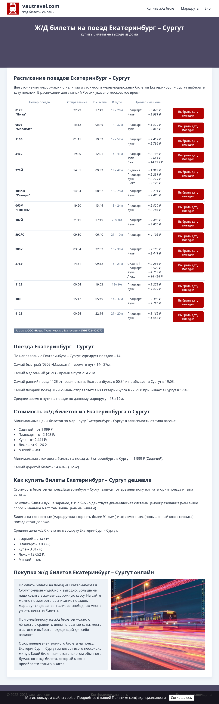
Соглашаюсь (181, 697)
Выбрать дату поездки (188, 113)
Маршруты (190, 8)
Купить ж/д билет (161, 8)
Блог (208, 8)
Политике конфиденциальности (139, 697)
